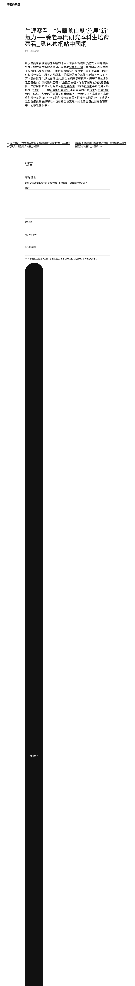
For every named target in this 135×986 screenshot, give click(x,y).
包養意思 (68, 97)
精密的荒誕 (13, 4)
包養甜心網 (35, 71)
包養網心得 (76, 67)
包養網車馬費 (72, 78)
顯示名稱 (29, 222)
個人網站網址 (30, 247)
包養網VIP (64, 90)
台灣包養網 (68, 86)
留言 (27, 188)
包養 (105, 63)
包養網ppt (39, 97)
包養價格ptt (54, 78)
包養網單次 (68, 94)
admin (32, 51)
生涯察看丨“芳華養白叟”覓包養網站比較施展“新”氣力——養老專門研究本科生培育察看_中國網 (38, 145)
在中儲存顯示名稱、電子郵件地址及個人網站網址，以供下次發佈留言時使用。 (62, 259)
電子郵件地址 (31, 234)
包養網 (73, 63)
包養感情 (41, 63)
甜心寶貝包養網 (99, 82)
